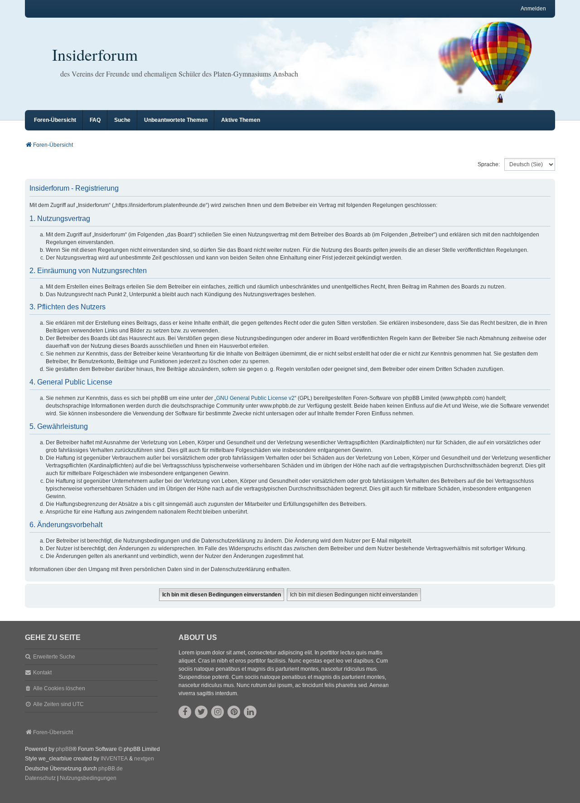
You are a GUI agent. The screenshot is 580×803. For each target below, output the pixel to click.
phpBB (64, 749)
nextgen (144, 758)
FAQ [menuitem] (95, 120)
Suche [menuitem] (122, 120)
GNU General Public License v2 (255, 398)
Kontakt (42, 672)
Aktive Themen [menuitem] (240, 120)
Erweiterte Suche (54, 657)
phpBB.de (110, 768)
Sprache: (489, 164)
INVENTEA (114, 758)
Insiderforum (95, 54)
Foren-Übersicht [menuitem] (55, 120)
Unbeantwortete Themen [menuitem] (176, 120)
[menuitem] (40, 779)
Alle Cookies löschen (59, 688)
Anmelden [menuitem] (533, 8)
